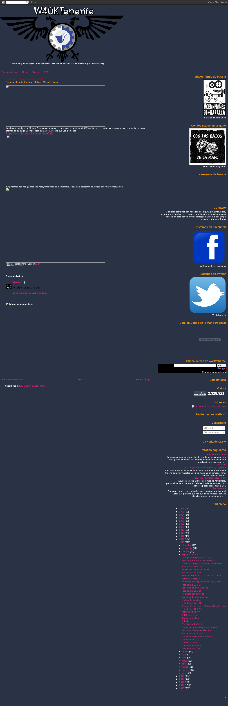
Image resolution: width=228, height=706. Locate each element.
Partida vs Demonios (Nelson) (196, 630)
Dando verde (219, 488)
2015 (182, 542)
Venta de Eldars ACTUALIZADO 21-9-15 (201, 575)
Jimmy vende (187, 639)
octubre (186, 551)
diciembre (187, 545)
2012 (182, 682)
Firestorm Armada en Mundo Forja (198, 560)
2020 (182, 527)
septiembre (188, 554)
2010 (182, 688)
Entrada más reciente (12, 379)
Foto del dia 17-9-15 (191, 603)
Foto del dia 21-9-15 (191, 591)
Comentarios (212, 432)
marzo (185, 667)
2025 (182, 511)
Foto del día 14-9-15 (191, 624)
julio (184, 654)
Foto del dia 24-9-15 (191, 572)
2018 (182, 533)
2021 (182, 524)
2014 (182, 676)
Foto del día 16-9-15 (191, 609)
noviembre (187, 548)
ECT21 (47, 72)
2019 (182, 530)
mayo (185, 661)
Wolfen (17, 282)
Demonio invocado (190, 578)
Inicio (79, 379)
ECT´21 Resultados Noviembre (210, 478)
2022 (182, 521)
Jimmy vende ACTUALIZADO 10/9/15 (199, 627)
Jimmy (36, 72)
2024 (182, 515)
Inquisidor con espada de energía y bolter (201, 581)
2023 (182, 518)
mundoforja (20, 266)
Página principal (9, 72)
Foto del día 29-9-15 (191, 566)
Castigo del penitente (191, 600)
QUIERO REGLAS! (190, 612)
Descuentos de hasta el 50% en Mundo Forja (32, 82)
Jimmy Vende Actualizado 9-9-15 (197, 636)
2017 (182, 536)
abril (184, 663)
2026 (182, 508)
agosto (185, 651)
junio (184, 657)
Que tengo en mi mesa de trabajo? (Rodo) (205, 467)
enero (185, 673)
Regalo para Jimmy (191, 618)
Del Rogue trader (189, 615)
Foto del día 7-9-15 (190, 648)
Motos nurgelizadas (216, 454)
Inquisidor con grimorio (192, 594)
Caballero (186, 621)
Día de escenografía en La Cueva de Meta (202, 563)
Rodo (25, 72)
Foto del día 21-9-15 (191, 585)
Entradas (210, 428)
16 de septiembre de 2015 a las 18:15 (30, 293)
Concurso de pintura (191, 645)
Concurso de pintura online (194, 587)
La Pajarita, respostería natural (196, 557)
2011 (182, 685)
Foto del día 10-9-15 (191, 633)
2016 (182, 539)
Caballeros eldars (190, 642)
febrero (186, 670)
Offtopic (222, 464)
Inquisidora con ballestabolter (195, 569)
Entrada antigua (143, 379)
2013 (182, 679)
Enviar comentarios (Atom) (32, 386)
